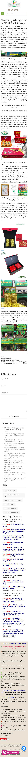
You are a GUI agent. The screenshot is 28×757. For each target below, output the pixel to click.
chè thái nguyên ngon (6, 363)
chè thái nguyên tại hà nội (20, 363)
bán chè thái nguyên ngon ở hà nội (10, 360)
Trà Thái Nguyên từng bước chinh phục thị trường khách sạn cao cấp (13, 440)
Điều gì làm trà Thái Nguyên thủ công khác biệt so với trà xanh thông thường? (14, 429)
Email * (3, 386)
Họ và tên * (4, 379)
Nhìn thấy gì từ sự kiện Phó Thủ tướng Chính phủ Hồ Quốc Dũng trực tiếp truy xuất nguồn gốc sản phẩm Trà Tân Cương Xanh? (14, 456)
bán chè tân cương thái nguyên (9, 362)
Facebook (5, 735)
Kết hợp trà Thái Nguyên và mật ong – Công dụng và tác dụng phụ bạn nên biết (14, 435)
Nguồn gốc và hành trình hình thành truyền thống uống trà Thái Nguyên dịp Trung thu (14, 449)
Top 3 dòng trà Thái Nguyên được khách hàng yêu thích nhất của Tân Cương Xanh (13, 468)
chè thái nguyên (13, 59)
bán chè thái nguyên (6, 358)
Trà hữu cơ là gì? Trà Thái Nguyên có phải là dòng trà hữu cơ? (14, 444)
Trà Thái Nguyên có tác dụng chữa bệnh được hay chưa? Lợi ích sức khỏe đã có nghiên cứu (14, 462)
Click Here (4, 663)
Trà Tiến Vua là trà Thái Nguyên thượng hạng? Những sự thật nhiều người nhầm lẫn (14, 474)
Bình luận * (4, 393)
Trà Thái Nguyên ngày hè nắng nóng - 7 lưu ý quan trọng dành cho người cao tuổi (14, 479)
